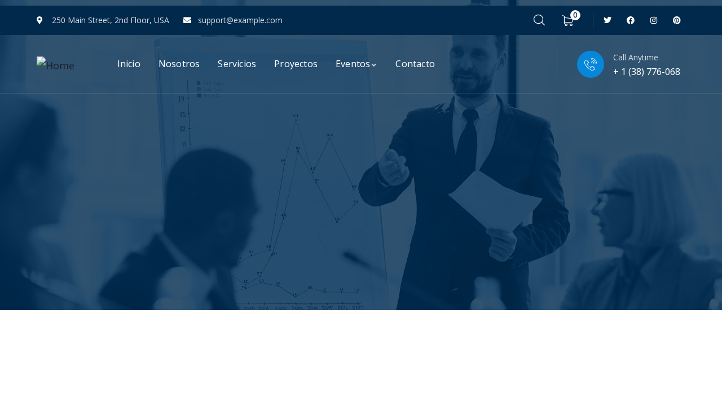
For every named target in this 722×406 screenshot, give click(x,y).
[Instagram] (653, 20)
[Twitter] (608, 20)
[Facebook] (631, 20)
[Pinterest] (676, 20)
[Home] (55, 65)
